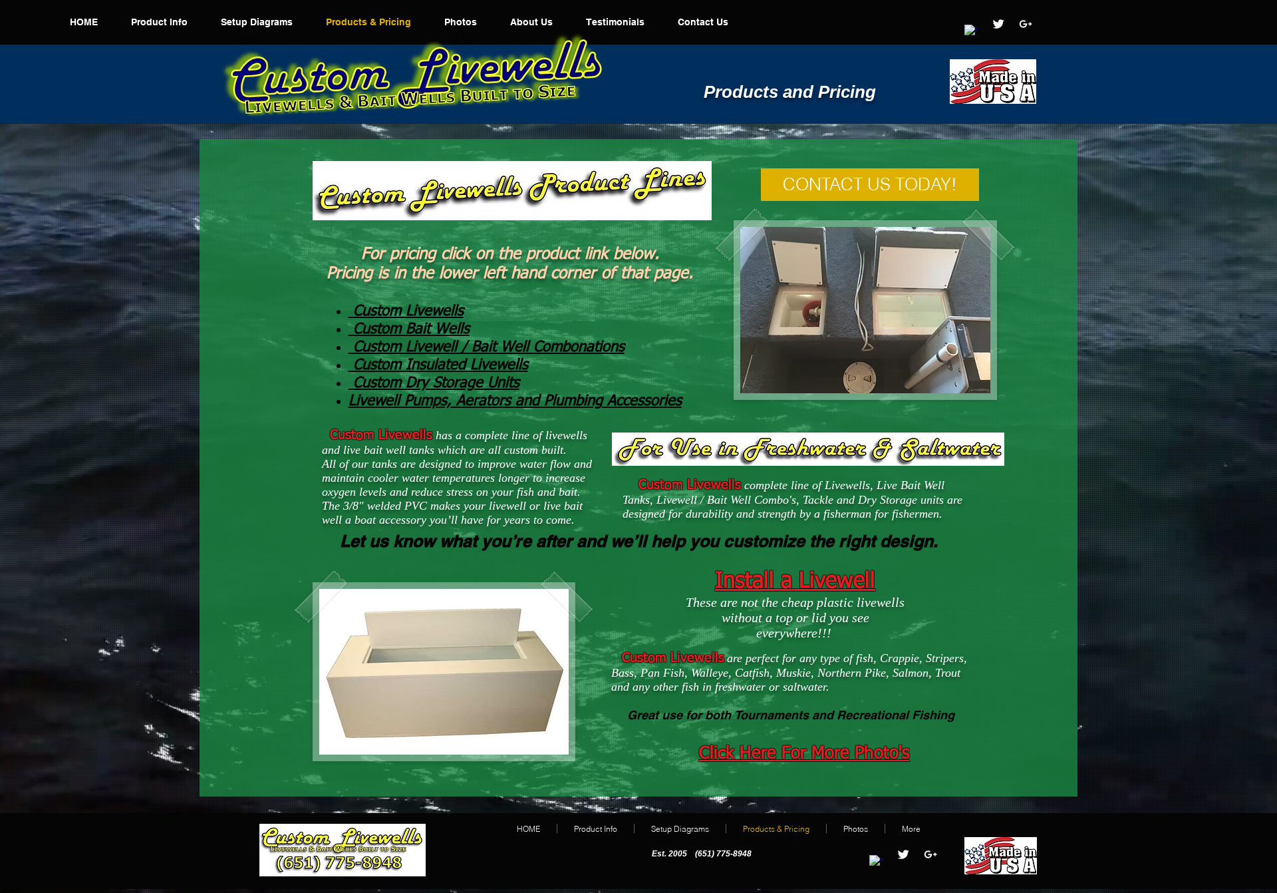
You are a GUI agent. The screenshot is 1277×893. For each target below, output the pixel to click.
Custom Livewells (408, 311)
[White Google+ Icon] (1025, 24)
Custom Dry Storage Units (436, 383)
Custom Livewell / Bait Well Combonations (489, 347)
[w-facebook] (971, 31)
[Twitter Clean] (998, 24)
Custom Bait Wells (411, 329)
